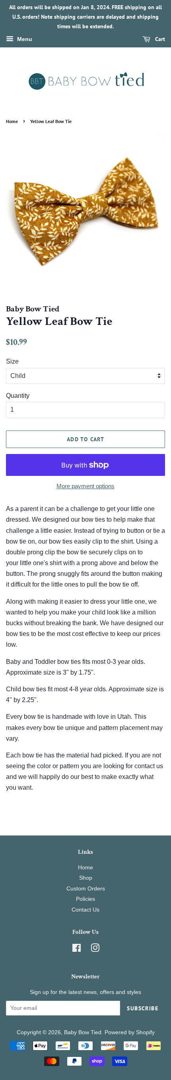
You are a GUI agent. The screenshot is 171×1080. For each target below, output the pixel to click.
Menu (24, 39)
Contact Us (85, 910)
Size (12, 361)
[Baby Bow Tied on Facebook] (76, 950)
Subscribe (142, 1008)
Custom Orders (85, 889)
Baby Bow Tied (82, 1032)
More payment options (85, 486)
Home (12, 121)
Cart (159, 39)
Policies (85, 899)
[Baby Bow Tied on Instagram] (95, 950)
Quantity (17, 395)
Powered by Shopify (130, 1032)
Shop (85, 878)
